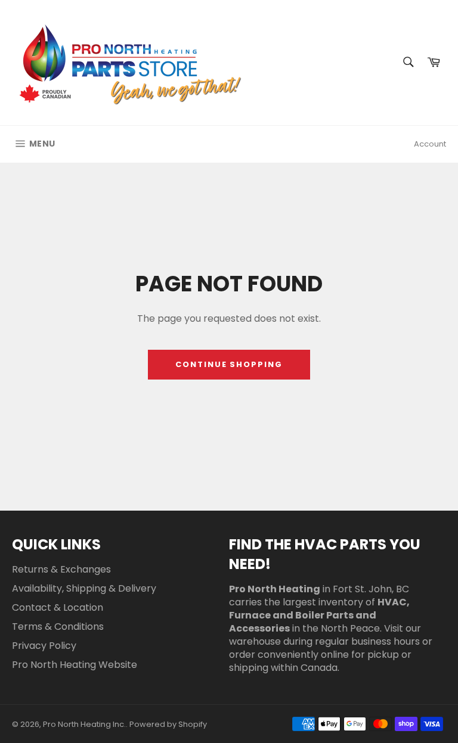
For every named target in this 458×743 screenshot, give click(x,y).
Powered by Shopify (168, 724)
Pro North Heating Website (74, 665)
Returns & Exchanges (61, 569)
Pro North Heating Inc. (84, 724)
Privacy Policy (44, 645)
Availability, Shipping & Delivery (84, 588)
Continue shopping (229, 364)
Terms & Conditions (58, 626)
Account (430, 144)
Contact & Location (57, 607)
